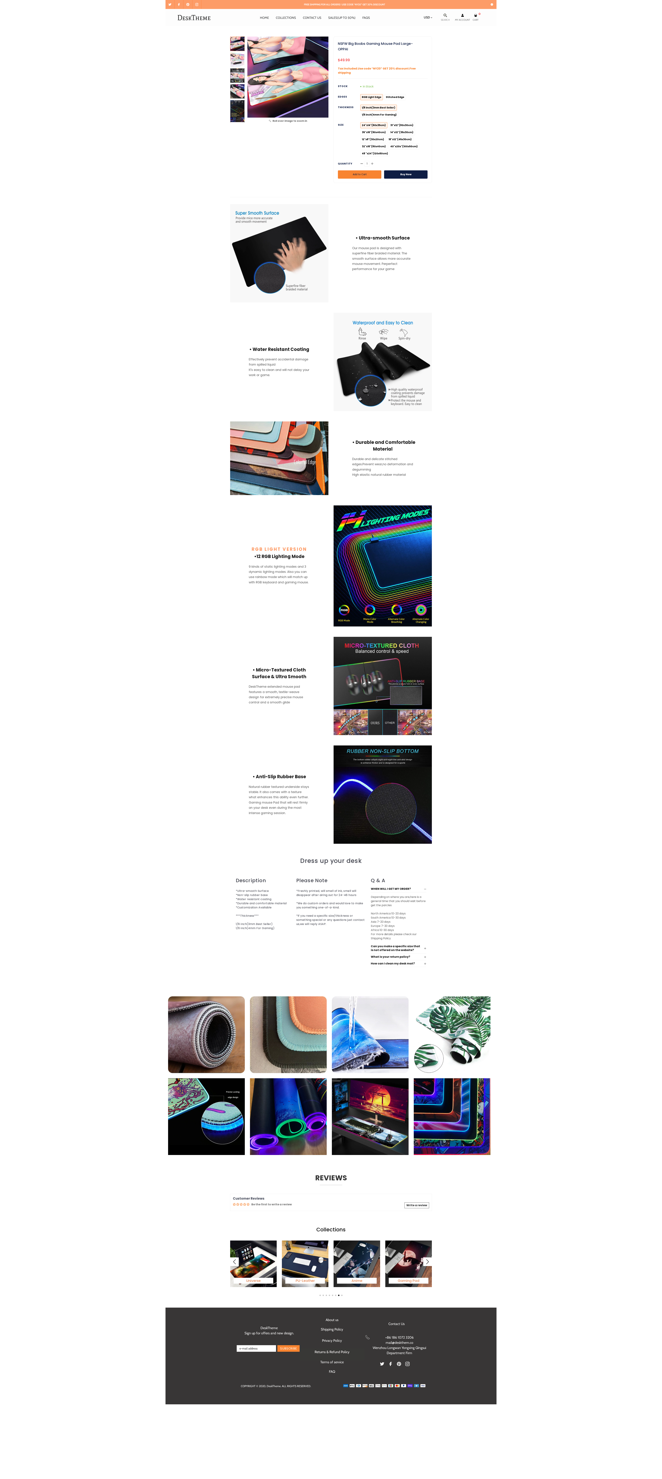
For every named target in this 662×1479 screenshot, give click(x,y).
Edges (342, 96)
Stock (343, 86)
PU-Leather (305, 1280)
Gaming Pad (408, 1280)
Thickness (346, 107)
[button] (326, 77)
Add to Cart (360, 174)
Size (341, 125)
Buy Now (406, 174)
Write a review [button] (416, 1205)
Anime (357, 1280)
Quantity (345, 163)
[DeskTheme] (194, 17)
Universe (253, 1280)
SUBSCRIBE (288, 1348)
